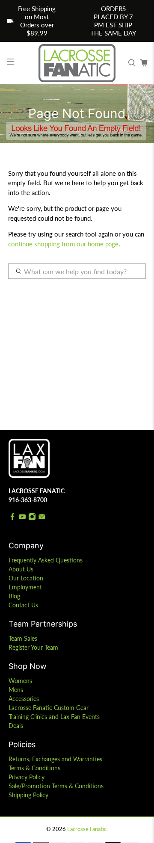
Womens (20, 680)
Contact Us (23, 605)
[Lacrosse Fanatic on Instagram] (32, 518)
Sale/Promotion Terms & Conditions (56, 786)
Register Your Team (33, 647)
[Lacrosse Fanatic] (77, 63)
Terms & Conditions (34, 768)
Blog (14, 596)
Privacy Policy (26, 777)
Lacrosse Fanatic (87, 829)
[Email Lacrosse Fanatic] (42, 518)
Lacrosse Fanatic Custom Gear (49, 707)
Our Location (26, 578)
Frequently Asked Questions (46, 560)
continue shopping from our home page (63, 244)
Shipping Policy (28, 795)
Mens (16, 689)
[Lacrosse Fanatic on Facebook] (12, 518)
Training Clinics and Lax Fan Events (54, 716)
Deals (16, 725)
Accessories (24, 698)
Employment (25, 587)
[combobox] (77, 271)
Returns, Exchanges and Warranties (55, 759)
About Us (21, 569)
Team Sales (23, 638)
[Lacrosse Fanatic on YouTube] (22, 518)
